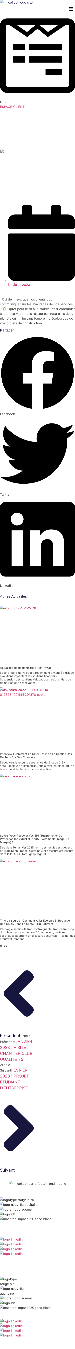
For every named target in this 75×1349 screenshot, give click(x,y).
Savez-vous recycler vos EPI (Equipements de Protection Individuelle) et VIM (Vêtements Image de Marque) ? (34, 839)
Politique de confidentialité (39, 1257)
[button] (37, 376)
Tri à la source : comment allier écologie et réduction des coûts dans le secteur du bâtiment (35, 922)
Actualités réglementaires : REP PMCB (25, 667)
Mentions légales (65, 1257)
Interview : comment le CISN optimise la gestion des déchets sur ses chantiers (36, 755)
